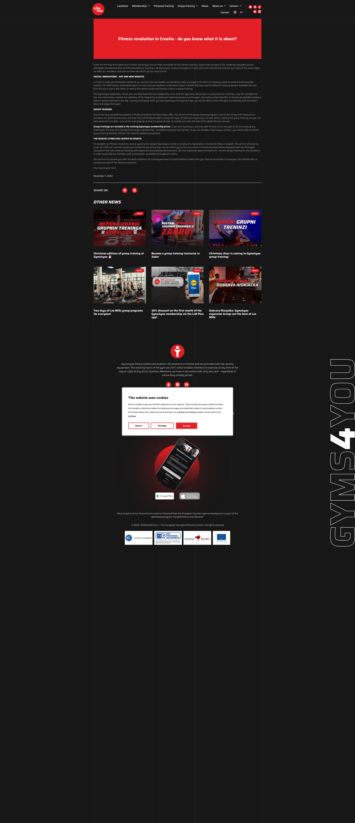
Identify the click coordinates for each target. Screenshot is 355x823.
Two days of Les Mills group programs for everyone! (118, 312)
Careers (234, 6)
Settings (162, 426)
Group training (186, 6)
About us (217, 6)
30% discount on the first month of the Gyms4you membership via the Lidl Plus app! (177, 313)
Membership (139, 6)
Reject (138, 426)
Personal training (164, 6)
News (205, 6)
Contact (224, 12)
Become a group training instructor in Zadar (175, 255)
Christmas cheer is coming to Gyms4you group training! (235, 255)
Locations (122, 6)
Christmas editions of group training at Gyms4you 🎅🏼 (119, 255)
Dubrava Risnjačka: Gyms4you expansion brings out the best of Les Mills (232, 313)
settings (132, 416)
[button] (124, 190)
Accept (186, 426)
